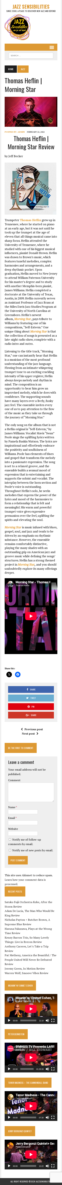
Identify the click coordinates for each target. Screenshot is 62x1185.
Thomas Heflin (30, 220)
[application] (31, 1009)
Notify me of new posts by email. (32, 850)
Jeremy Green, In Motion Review (25, 968)
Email (12, 818)
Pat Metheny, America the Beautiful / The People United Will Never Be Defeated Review (30, 959)
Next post (28, 733)
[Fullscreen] (53, 1020)
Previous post (33, 729)
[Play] (9, 1020)
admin (21, 132)
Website (13, 829)
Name (12, 807)
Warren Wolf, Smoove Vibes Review (26, 973)
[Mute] (47, 1020)
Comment (14, 780)
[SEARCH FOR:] (31, 55)
